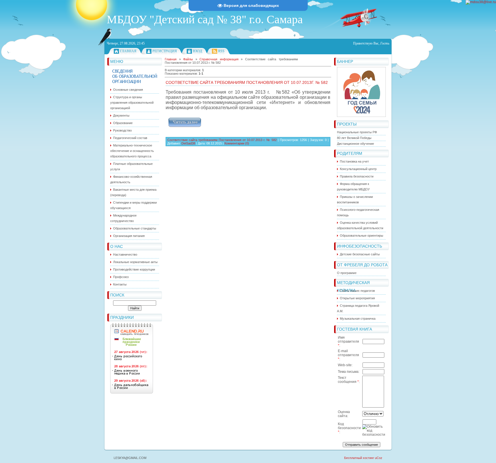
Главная (128, 51)
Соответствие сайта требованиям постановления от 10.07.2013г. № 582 (247, 82)
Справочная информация (219, 59)
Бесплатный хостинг (359, 458)
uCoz (378, 458)
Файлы (188, 59)
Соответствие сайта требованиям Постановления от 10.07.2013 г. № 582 (222, 140)
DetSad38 (188, 143)
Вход (197, 51)
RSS (221, 51)
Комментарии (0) (236, 143)
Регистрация (164, 51)
